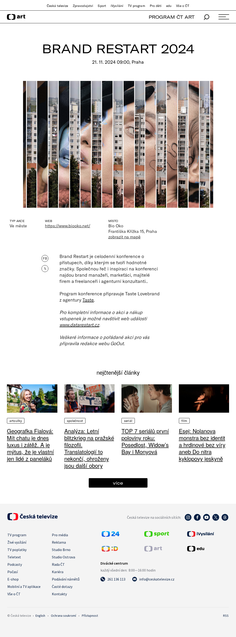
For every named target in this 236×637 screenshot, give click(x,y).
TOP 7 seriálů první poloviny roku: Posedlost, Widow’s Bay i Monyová (145, 441)
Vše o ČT (182, 6)
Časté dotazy (62, 586)
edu (168, 6)
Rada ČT (58, 564)
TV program (136, 6)
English (40, 615)
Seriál (128, 421)
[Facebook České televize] (197, 519)
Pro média (60, 535)
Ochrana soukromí (63, 615)
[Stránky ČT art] (153, 550)
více (118, 483)
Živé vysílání (16, 542)
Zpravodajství (83, 6)
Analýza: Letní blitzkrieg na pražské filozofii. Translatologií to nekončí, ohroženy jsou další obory (89, 448)
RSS (226, 615)
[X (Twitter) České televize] (215, 519)
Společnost (75, 421)
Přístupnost (90, 615)
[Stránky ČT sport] (156, 535)
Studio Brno (61, 549)
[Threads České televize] (225, 519)
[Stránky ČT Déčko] (110, 550)
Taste (88, 299)
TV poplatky (17, 549)
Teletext (14, 557)
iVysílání (117, 6)
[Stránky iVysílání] (207, 534)
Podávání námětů (66, 579)
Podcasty (14, 564)
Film (184, 421)
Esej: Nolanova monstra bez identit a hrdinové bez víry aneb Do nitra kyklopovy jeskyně (202, 444)
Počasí (12, 571)
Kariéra (57, 571)
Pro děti (156, 6)
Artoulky (15, 421)
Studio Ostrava (63, 557)
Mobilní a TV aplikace (24, 586)
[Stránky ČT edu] (207, 548)
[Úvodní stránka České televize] (32, 519)
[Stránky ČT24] (110, 535)
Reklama (59, 542)
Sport (102, 6)
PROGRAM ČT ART (172, 17)
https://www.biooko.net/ (67, 225)
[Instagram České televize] (188, 519)
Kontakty (59, 594)
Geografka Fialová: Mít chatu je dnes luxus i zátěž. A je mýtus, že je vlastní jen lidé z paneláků (30, 444)
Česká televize (57, 6)
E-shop (13, 579)
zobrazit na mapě (124, 236)
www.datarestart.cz (79, 324)
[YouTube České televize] (206, 519)
